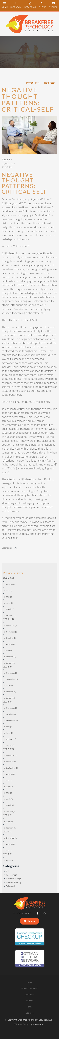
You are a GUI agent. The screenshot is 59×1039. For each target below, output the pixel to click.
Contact (29, 1013)
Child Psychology (13, 879)
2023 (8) (7, 702)
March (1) (10, 609)
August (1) (10, 774)
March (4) (10, 805)
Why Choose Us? (29, 988)
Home (29, 982)
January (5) (10, 812)
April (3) (9, 603)
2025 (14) (8, 619)
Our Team (29, 994)
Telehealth (10, 886)
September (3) (12, 679)
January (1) (10, 663)
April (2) (9, 860)
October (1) (11, 638)
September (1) (12, 720)
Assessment (11, 875)
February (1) (11, 692)
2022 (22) (8, 749)
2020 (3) (7, 832)
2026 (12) (8, 578)
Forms (29, 1007)
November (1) (11, 632)
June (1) (9, 685)
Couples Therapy (13, 882)
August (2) (10, 584)
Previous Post (32, 83)
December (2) (11, 625)
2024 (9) (7, 667)
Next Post (49, 83)
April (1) (9, 733)
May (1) (9, 727)
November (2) (11, 673)
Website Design (21, 1024)
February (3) (11, 615)
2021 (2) (7, 815)
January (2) (10, 698)
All (7, 871)
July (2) (9, 780)
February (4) (11, 657)
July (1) (9, 590)
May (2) (9, 597)
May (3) (9, 650)
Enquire (31, 921)
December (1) (11, 755)
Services (29, 1000)
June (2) (9, 787)
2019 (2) (7, 854)
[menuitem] (29, 982)
